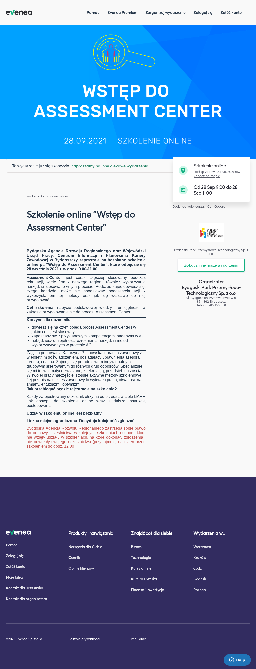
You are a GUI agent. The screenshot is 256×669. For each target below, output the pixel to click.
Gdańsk (200, 578)
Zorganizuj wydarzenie (166, 12)
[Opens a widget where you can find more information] (237, 660)
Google (220, 206)
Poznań (200, 589)
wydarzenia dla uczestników (47, 196)
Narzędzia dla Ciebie (85, 546)
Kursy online (141, 568)
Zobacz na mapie (207, 176)
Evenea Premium (123, 12)
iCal (209, 206)
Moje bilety (15, 577)
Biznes (136, 546)
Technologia (141, 557)
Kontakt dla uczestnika (24, 587)
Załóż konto (231, 12)
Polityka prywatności (84, 639)
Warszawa (202, 546)
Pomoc (93, 12)
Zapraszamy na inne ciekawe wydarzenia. (110, 165)
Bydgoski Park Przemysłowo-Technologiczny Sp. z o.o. (211, 290)
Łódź (198, 568)
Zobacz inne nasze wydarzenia (211, 265)
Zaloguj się (203, 12)
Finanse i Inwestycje (147, 589)
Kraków (200, 557)
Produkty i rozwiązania (91, 533)
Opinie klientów (81, 568)
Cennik (74, 557)
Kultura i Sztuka (144, 578)
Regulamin (138, 639)
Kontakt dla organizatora (26, 598)
